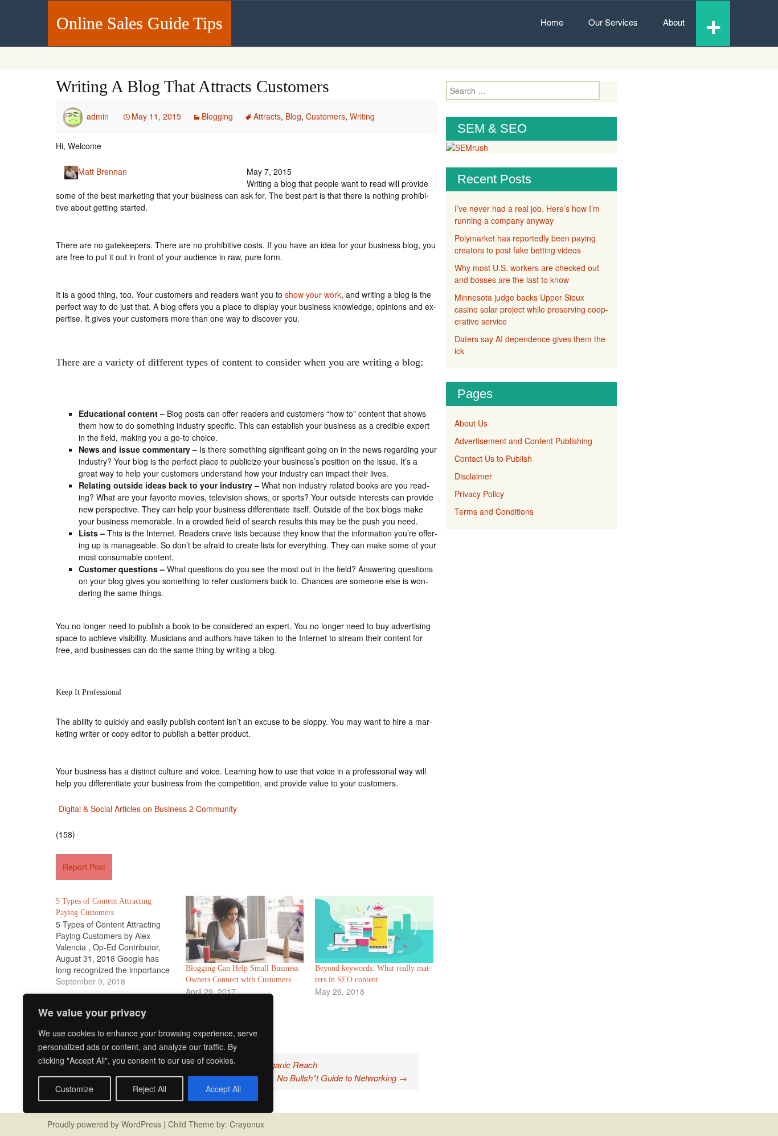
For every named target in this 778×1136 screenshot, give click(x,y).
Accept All (223, 1088)
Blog (293, 116)
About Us (471, 423)
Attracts (267, 116)
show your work (313, 294)
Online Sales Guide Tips (139, 23)
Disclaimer (473, 476)
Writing (362, 116)
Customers (325, 116)
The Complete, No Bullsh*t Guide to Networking (313, 1078)
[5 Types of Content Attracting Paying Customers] (121, 941)
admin (98, 116)
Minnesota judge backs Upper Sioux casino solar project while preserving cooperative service (531, 309)
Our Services (613, 22)
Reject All (149, 1088)
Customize (74, 1088)
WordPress (141, 1124)
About (674, 22)
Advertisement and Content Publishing (523, 440)
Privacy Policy (479, 493)
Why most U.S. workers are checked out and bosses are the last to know (526, 273)
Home (551, 22)
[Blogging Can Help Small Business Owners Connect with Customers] (245, 929)
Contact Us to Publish (493, 458)
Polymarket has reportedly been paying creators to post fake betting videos (525, 244)
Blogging (217, 116)
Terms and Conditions (494, 511)
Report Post (84, 866)
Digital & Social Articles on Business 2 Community (148, 808)
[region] (148, 1053)
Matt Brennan (102, 171)
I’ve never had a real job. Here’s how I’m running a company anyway (527, 214)
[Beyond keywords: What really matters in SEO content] (374, 929)
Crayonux (245, 1124)
